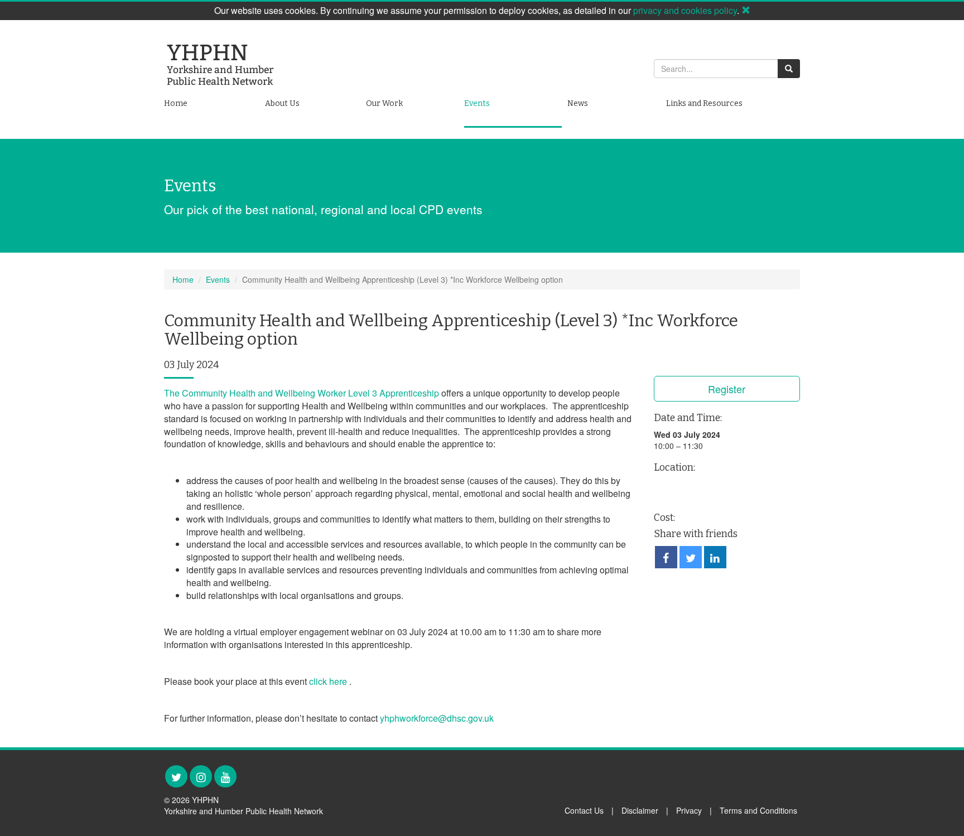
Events (477, 103)
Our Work (384, 103)
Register (726, 388)
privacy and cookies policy (685, 10)
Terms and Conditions (758, 810)
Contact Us (584, 810)
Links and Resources (704, 103)
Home (175, 103)
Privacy (689, 810)
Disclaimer (639, 810)
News (577, 103)
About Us (282, 103)
